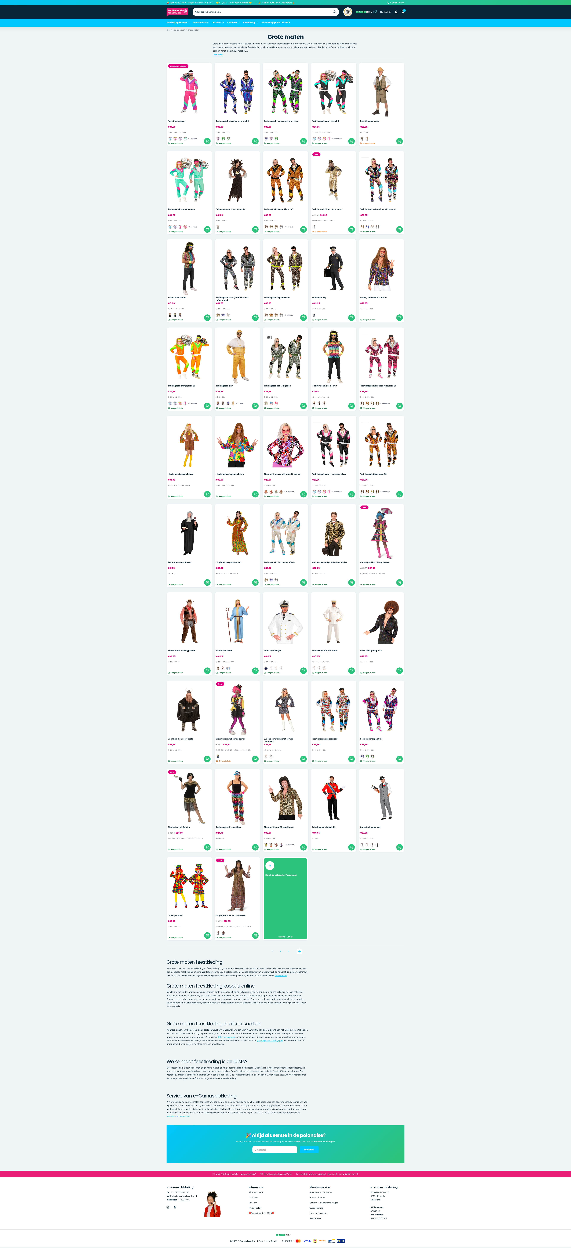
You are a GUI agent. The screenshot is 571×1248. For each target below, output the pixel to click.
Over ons (253, 1202)
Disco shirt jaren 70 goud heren (279, 827)
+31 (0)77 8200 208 (180, 1192)
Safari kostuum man (369, 121)
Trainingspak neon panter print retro (281, 121)
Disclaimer (253, 1197)
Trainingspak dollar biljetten (277, 386)
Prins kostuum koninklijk (324, 827)
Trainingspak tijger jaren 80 (373, 474)
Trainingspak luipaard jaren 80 (278, 209)
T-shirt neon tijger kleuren (324, 386)
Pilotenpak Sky (319, 297)
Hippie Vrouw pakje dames (228, 562)
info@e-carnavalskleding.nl (184, 1196)
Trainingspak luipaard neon (277, 297)
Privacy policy (255, 1208)
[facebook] (175, 1207)
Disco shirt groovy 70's (371, 650)
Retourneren (315, 1218)
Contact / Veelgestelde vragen (324, 1202)
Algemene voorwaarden (321, 1192)
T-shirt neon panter (177, 297)
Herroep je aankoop (319, 1213)
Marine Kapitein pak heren (324, 650)
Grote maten (193, 30)
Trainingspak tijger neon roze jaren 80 (378, 386)
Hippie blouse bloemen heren (230, 474)
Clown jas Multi (175, 915)
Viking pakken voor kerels (180, 739)
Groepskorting (316, 1208)
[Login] (396, 12)
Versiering (249, 22)
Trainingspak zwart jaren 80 (325, 121)
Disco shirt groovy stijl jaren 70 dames (282, 474)
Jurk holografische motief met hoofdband (278, 740)
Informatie (256, 1187)
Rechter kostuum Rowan (179, 562)
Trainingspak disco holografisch (279, 562)
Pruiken (216, 22)
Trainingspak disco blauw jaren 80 (232, 121)
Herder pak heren (224, 650)
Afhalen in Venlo (256, 1192)
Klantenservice (320, 1187)
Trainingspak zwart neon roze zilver (329, 474)
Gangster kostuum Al (370, 827)
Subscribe (309, 1149)
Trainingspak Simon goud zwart (327, 209)
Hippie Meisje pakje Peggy (180, 474)
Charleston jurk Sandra (179, 827)
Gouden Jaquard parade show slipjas (329, 562)
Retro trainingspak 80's (371, 739)
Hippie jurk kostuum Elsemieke (231, 915)
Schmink (232, 22)
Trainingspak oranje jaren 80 (181, 386)
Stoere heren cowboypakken (181, 650)
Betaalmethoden (317, 1197)
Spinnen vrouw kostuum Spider (231, 209)
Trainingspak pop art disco (324, 739)
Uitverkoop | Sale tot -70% (275, 22)
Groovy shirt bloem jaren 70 (373, 297)
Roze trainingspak (176, 121)
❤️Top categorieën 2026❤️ (261, 1213)
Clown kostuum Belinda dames (230, 739)
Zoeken (334, 12)
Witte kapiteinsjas (272, 650)
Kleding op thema (177, 22)
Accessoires (200, 22)
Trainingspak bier (224, 386)
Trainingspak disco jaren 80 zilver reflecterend (232, 298)
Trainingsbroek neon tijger (228, 827)
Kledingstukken (178, 30)
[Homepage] (167, 30)
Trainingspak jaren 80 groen (181, 209)
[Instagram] (168, 1207)
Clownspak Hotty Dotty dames (374, 562)
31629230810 (183, 1200)
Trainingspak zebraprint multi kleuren (378, 209)
